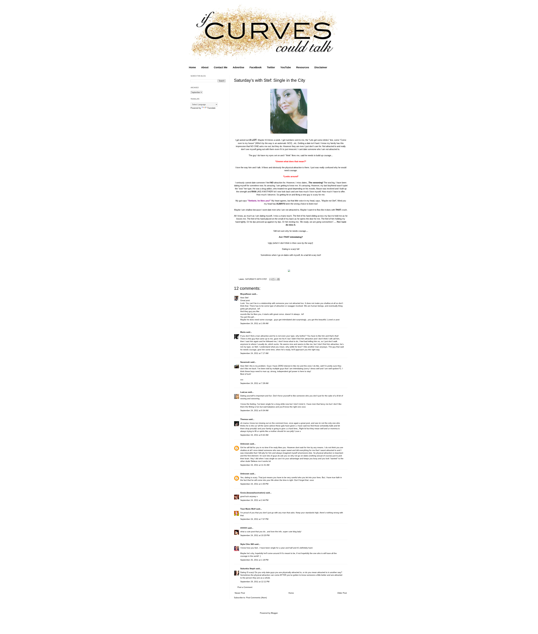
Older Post (342, 593)
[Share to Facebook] (278, 279)
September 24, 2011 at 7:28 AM (254, 383)
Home (192, 67)
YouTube (285, 67)
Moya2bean (245, 294)
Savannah (245, 362)
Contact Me (220, 67)
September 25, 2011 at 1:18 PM (254, 560)
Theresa (244, 419)
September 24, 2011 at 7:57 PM (254, 519)
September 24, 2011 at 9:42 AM (254, 435)
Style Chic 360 (247, 544)
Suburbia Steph (247, 568)
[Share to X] (275, 279)
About (204, 67)
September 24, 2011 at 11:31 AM (254, 465)
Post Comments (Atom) (256, 597)
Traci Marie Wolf (248, 509)
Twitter (271, 67)
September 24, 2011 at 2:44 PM (254, 500)
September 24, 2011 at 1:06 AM (254, 323)
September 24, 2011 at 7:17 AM (254, 353)
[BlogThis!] (273, 279)
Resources (302, 67)
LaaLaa (243, 392)
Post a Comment (244, 587)
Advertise (238, 67)
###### (243, 528)
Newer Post (240, 593)
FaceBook (256, 67)
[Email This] (270, 279)
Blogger (274, 613)
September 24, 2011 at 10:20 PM (255, 535)
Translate (211, 108)
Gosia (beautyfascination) (252, 493)
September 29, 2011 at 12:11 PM (254, 581)
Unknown (244, 444)
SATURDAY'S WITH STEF (256, 279)
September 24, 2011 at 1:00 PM (254, 484)
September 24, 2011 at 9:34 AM (254, 410)
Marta (243, 332)
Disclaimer (320, 67)
